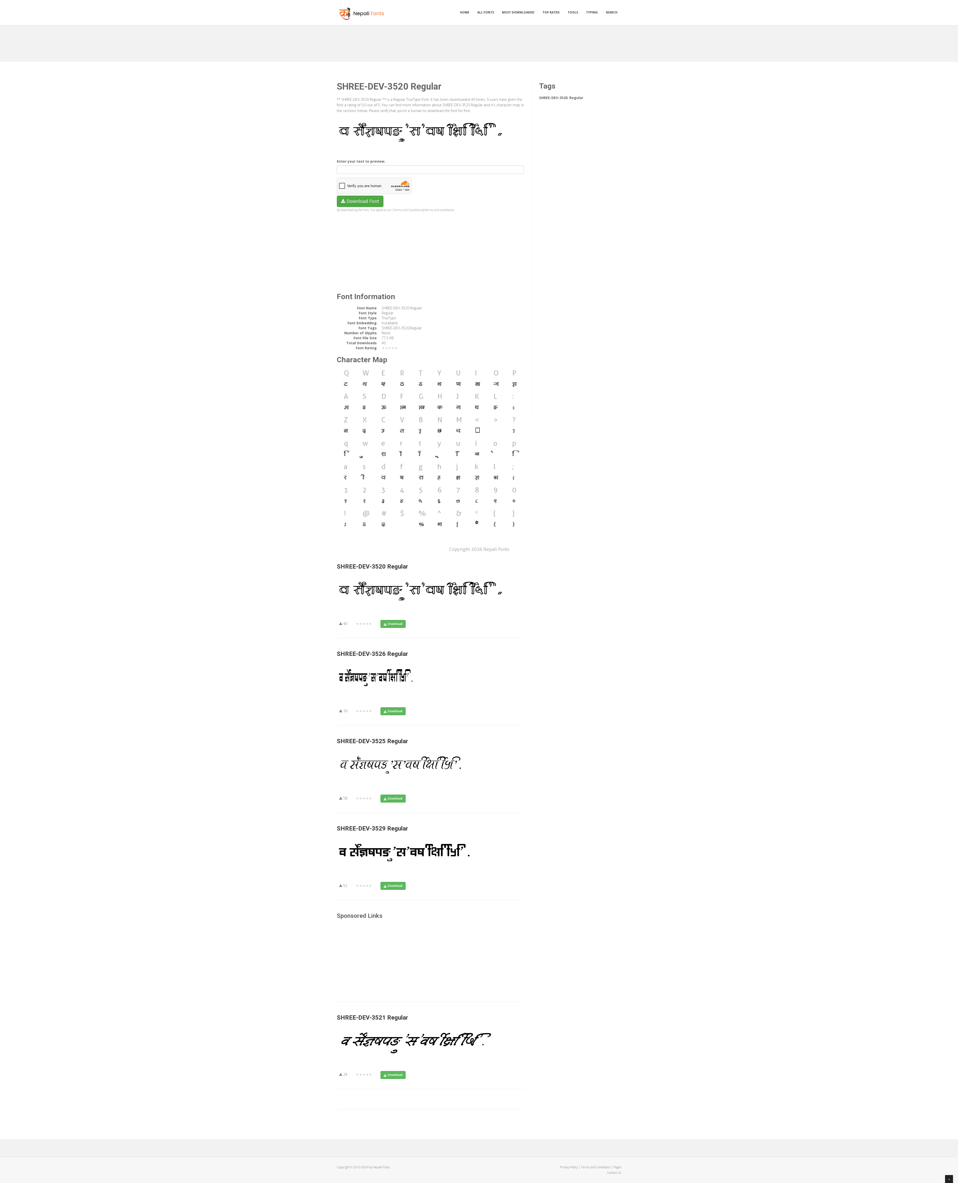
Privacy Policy (569, 1167)
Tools (573, 12)
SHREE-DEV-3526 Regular (372, 653)
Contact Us (614, 1173)
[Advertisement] (479, 41)
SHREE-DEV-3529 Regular (372, 828)
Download (395, 624)
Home (464, 12)
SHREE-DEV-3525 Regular (372, 741)
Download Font (362, 201)
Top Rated (551, 12)
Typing (592, 12)
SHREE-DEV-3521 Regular (372, 1017)
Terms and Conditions (595, 1167)
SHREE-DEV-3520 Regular (372, 566)
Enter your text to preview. (361, 161)
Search (611, 12)
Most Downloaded (518, 12)
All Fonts (485, 12)
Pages (617, 1167)
